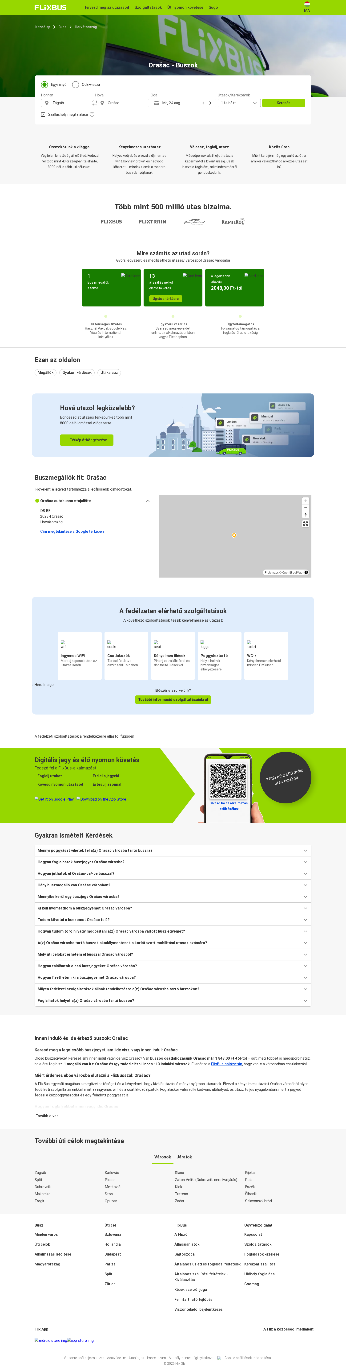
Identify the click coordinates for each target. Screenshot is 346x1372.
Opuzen (111, 1201)
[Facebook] (264, 1340)
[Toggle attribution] (306, 572)
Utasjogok (136, 1358)
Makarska (42, 1194)
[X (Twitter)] (269, 1340)
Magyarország (47, 1264)
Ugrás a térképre (166, 299)
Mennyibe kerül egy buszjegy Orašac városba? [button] (79, 896)
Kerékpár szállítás (259, 1264)
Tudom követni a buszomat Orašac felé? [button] (74, 919)
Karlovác (112, 1172)
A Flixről (181, 1234)
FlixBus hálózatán (226, 1064)
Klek (178, 1187)
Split (38, 1180)
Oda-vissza (91, 84)
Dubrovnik (43, 1187)
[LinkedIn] (268, 1340)
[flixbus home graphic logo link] (50, 7)
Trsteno (181, 1194)
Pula (248, 1180)
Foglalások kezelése (261, 1254)
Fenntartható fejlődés (193, 1299)
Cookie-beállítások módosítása (248, 1358)
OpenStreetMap (292, 572)
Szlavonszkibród (258, 1201)
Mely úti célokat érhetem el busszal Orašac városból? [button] (85, 954)
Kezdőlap (42, 27)
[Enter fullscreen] (305, 523)
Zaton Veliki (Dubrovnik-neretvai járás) (206, 1180)
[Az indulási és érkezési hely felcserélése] (95, 103)
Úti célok (42, 1244)
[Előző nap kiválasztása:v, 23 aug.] (203, 103)
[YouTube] (267, 1340)
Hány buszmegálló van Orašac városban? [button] (74, 885)
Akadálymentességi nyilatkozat (191, 1358)
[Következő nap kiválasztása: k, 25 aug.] (210, 103)
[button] (94, 501)
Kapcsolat (253, 1234)
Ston (109, 1194)
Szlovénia (113, 1234)
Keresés (283, 103)
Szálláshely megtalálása (68, 114)
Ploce (110, 1180)
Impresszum (156, 1358)
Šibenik (251, 1194)
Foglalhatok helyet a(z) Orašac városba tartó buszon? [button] (86, 1000)
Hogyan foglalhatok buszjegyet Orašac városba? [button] (81, 862)
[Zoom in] (305, 500)
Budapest (113, 1254)
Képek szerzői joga (190, 1289)
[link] (173, 425)
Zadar (179, 1201)
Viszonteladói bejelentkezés (198, 1309)
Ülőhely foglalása (259, 1274)
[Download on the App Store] (80, 1340)
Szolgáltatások (257, 1244)
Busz (62, 27)
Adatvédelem (116, 1358)
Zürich (110, 1284)
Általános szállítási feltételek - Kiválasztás (201, 1277)
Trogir (39, 1201)
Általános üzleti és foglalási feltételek (207, 1264)
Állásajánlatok (186, 1244)
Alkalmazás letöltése (53, 1254)
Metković (113, 1187)
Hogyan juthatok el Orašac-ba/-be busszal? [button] (76, 873)
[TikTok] (271, 1340)
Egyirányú (58, 84)
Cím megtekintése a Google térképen (72, 531)
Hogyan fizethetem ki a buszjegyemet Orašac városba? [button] (87, 977)
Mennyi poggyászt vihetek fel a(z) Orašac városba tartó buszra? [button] (95, 850)
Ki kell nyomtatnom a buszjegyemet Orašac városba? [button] (85, 908)
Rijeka (250, 1172)
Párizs (110, 1264)
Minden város (46, 1234)
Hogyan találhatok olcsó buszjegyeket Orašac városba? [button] (87, 966)
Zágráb (40, 1172)
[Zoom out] (305, 507)
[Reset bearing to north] (305, 514)
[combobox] (72, 103)
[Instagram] (265, 1340)
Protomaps (272, 572)
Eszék (250, 1187)
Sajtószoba (184, 1254)
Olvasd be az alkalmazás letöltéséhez (228, 806)
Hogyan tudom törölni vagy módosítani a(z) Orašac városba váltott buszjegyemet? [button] (111, 931)
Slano (179, 1172)
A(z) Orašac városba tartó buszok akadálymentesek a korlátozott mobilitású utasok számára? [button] (122, 943)
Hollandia (113, 1244)
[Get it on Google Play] (51, 1340)
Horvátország (86, 27)
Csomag (251, 1284)
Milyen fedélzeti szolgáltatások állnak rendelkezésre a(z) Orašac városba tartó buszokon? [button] (118, 989)
